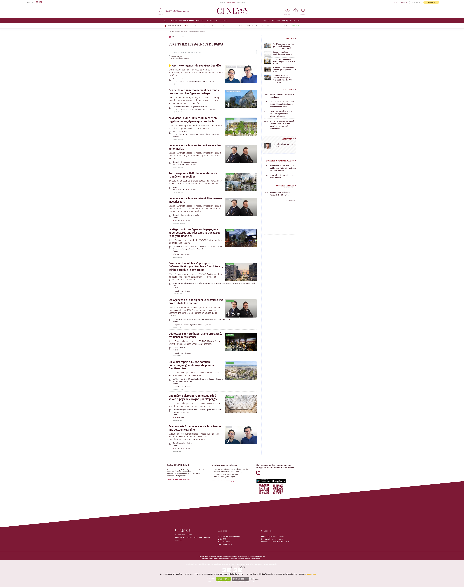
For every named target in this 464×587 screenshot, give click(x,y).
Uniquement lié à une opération (180, 58)
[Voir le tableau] (228, 189)
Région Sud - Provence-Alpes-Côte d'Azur (193, 81)
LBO (267, 26)
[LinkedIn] (37, 2)
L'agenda (266, 20)
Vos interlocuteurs (225, 544)
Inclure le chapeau (176, 56)
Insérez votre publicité (183, 535)
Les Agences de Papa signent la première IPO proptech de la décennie (197, 319)
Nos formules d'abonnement (272, 539)
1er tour (229, 427)
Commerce (199, 26)
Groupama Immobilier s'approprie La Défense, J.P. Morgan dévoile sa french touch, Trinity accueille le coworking (211, 283)
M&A (248, 26)
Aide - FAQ (222, 539)
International (275, 26)
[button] (160, 11)
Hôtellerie (208, 134)
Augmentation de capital (199, 107)
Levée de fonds (239, 26)
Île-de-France (183, 134)
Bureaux (190, 26)
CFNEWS (222, 2)
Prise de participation (232, 146)
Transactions (227, 26)
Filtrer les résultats (178, 37)
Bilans (175, 187)
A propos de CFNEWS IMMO (229, 536)
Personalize (255, 579)
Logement (212, 109)
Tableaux (199, 20)
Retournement (231, 66)
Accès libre (295, 26)
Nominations (285, 26)
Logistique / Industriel (212, 26)
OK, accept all (223, 579)
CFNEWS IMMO (231, 2)
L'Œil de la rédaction (180, 132)
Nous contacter (224, 542)
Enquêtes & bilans (186, 20)
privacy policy (310, 574)
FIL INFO (175, 26)
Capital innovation (258, 26)
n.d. (175, 417)
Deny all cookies (240, 579)
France (175, 81)
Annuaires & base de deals (216, 21)
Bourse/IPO (177, 162)
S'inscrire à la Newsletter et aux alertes (275, 542)
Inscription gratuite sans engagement (225, 481)
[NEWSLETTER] (303, 10)
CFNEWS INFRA (241, 2)
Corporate (241, 66)
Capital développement (233, 91)
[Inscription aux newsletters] (41, 2)
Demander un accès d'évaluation (178, 479)
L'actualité (172, 20)
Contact (284, 20)
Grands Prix (275, 20)
